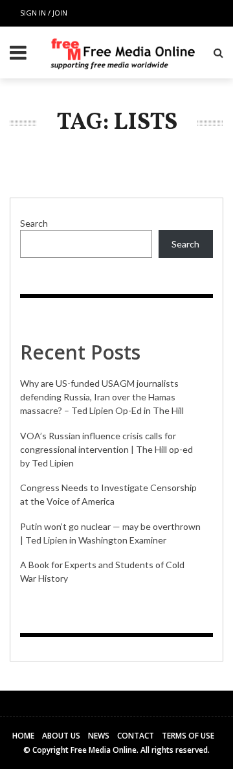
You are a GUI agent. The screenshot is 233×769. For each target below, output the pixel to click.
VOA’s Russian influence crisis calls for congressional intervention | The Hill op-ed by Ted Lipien (106, 449)
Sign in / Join (43, 12)
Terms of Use (188, 735)
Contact (135, 735)
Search (34, 223)
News (98, 735)
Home (23, 735)
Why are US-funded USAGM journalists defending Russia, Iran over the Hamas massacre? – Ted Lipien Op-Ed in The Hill (102, 397)
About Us (61, 735)
